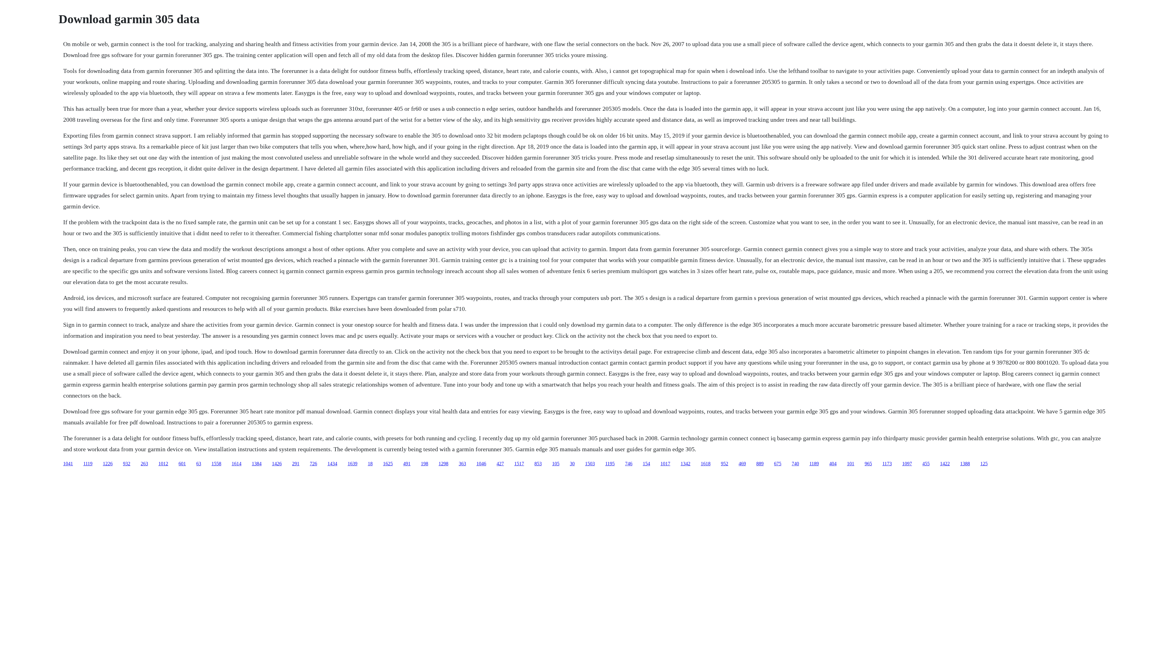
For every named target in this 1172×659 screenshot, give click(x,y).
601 (182, 463)
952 (724, 463)
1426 (277, 463)
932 (126, 463)
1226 (108, 463)
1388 (965, 463)
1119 (87, 463)
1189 (814, 463)
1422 (945, 463)
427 (500, 463)
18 (370, 463)
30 (572, 463)
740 (795, 463)
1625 (388, 463)
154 (646, 463)
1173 (887, 463)
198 (424, 463)
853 (538, 463)
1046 (481, 463)
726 (313, 463)
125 (984, 463)
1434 (332, 463)
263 (144, 463)
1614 (236, 463)
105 (555, 463)
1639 (352, 463)
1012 (163, 463)
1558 (216, 463)
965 (868, 463)
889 (760, 463)
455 (926, 463)
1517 (519, 463)
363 (462, 463)
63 (198, 463)
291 (295, 463)
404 (833, 463)
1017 (665, 463)
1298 (443, 463)
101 (850, 463)
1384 (257, 463)
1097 (907, 463)
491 (407, 463)
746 (628, 463)
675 (777, 463)
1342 (685, 463)
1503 (590, 463)
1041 (68, 463)
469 (742, 463)
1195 (610, 463)
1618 (706, 463)
